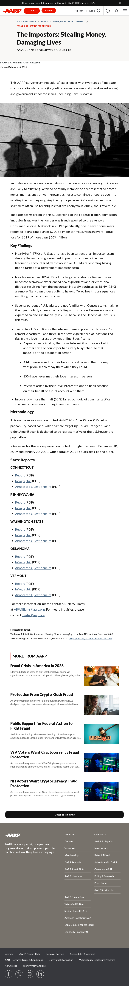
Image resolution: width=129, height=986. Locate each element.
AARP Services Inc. (104, 889)
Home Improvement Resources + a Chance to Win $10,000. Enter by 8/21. (58, 3)
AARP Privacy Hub (29, 953)
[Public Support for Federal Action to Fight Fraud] (101, 732)
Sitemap (9, 953)
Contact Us (100, 834)
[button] (116, 11)
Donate (68, 841)
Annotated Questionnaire (33, 486)
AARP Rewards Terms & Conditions (24, 959)
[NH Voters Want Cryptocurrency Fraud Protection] (101, 790)
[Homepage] (12, 10)
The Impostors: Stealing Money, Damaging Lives (61, 38)
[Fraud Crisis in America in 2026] (101, 674)
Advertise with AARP (105, 862)
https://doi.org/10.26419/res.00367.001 (90, 638)
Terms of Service (55, 953)
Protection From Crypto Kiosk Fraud (41, 694)
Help (107, 10)
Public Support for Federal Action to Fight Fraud (41, 725)
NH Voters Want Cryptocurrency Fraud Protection (43, 783)
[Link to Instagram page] (30, 974)
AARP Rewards (72, 862)
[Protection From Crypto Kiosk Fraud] (101, 703)
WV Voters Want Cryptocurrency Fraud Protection (44, 754)
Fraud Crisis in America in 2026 (37, 665)
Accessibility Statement (82, 953)
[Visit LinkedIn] (40, 974)
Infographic (23, 481)
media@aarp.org (33, 615)
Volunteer (69, 848)
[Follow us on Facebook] (9, 974)
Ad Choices (11, 965)
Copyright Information (61, 959)
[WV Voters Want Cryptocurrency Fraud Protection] (101, 761)
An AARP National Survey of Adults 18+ (45, 49)
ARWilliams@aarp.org (29, 609)
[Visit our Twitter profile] (19, 974)
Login (92, 10)
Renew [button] (48, 10)
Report (20, 475)
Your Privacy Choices (34, 965)
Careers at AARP (103, 869)
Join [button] (32, 10)
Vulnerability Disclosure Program (97, 959)
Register (78, 10)
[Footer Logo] (26, 835)
